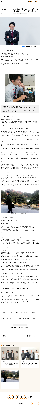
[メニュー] (2, 1)
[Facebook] (2, 403)
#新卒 (18, 13)
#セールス (14, 13)
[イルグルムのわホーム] (33, 1)
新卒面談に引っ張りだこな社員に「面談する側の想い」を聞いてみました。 (30, 364)
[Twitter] (5, 403)
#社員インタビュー (23, 13)
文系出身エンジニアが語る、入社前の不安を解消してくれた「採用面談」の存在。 (10, 364)
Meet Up (19, 316)
